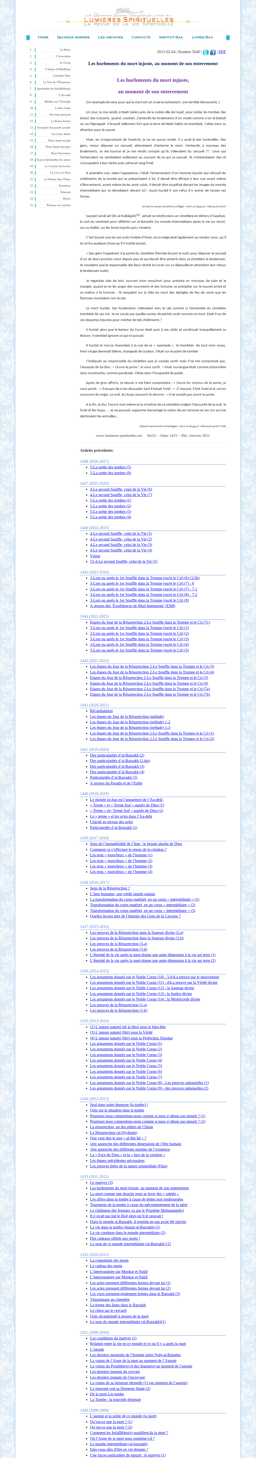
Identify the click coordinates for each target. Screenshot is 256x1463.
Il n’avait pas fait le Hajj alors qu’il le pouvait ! (126, 1216)
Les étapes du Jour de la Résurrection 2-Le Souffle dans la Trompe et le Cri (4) (152, 672)
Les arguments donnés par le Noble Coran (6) (126, 1071)
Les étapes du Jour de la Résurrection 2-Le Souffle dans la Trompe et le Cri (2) (152, 739)
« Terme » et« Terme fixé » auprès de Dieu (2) (126, 810)
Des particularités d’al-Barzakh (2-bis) (120, 761)
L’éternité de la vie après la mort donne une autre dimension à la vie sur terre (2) (153, 960)
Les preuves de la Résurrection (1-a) (118, 1005)
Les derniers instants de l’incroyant (117, 1377)
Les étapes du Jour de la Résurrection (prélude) (127, 716)
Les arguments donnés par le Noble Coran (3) (126, 1055)
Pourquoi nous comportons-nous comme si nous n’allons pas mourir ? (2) (147, 1121)
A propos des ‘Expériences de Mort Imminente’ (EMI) (132, 606)
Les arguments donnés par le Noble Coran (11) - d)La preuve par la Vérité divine (154, 982)
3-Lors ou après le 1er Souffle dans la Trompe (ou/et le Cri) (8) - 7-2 (143, 594)
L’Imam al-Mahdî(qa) (57, 69)
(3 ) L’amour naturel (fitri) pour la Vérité (121, 1032)
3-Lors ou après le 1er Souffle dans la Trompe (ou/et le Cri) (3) (139, 639)
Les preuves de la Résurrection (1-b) (118, 1010)
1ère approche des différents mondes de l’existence (130, 1149)
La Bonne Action (60, 121)
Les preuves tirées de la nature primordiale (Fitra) (128, 1166)
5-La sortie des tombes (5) (110, 467)
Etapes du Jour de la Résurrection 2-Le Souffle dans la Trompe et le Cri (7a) (150, 689)
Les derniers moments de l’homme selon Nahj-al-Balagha (135, 1355)
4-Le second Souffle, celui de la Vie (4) (121, 550)
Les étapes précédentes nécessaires (117, 1160)
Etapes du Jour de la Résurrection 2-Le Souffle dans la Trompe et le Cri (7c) (150, 622)
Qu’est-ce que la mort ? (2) (111, 1427)
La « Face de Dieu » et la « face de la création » (127, 1155)
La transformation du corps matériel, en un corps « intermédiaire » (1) (144, 899)
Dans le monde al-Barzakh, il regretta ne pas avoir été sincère (138, 1222)
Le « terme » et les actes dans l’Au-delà (121, 816)
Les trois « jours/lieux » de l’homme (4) (121, 872)
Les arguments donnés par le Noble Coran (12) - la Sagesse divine (142, 988)
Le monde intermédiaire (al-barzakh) (119, 1444)
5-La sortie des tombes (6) (110, 473)
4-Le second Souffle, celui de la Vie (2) (121, 539)
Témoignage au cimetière (110, 1299)
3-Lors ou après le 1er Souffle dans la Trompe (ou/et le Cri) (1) (139, 628)
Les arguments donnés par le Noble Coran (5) (126, 1066)
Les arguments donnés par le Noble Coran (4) (126, 1060)
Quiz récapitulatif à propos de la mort (119, 1316)
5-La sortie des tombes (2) (110, 506)
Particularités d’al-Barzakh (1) (113, 827)
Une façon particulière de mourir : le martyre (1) (128, 1455)
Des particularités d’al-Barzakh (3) (117, 766)
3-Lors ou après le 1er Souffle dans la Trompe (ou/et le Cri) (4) (139, 644)
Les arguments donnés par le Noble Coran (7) (126, 1077)
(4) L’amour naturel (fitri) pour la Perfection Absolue (131, 1038)
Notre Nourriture (60, 153)
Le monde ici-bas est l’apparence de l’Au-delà (126, 799)
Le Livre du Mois (60, 172)
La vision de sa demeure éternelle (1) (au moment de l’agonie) (139, 1383)
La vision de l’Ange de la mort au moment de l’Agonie (133, 1360)
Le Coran (65, 62)
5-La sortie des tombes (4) (110, 517)
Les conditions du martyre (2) (113, 1338)
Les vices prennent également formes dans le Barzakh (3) (135, 1294)
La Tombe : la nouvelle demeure (115, 1399)
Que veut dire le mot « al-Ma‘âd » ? (118, 1138)
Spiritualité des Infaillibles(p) (53, 88)
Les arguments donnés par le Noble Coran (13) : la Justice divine (141, 994)
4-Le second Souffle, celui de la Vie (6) (121, 489)
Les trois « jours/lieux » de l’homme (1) (121, 855)
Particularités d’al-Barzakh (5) (113, 777)
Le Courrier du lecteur (57, 166)
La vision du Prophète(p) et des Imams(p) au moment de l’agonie (141, 1366)
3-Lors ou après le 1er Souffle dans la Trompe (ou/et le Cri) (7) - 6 (142, 583)
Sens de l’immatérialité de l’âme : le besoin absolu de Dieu (136, 844)
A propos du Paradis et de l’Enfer (116, 783)
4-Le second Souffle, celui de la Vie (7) (121, 495)
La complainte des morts (109, 1260)
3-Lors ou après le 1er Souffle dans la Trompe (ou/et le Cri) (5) (139, 650)
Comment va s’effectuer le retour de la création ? (128, 849)
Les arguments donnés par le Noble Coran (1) (126, 1043)
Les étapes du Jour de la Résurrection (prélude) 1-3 (130, 727)
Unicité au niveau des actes (111, 822)
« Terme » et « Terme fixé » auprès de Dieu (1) (127, 805)
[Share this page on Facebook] (213, 52)
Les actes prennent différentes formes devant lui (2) (130, 1288)
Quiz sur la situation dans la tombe (117, 1110)
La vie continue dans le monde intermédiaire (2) (127, 1233)
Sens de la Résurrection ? (110, 888)
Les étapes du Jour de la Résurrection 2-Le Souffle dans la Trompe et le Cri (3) (152, 666)
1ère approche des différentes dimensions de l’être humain (135, 1144)
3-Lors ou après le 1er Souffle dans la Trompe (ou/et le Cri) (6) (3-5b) (145, 578)
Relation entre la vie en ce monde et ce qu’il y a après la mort (138, 1344)
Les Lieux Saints (61, 134)
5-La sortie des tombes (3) (110, 511)
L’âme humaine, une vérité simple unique (122, 894)
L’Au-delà (64, 95)
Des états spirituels (60, 114)
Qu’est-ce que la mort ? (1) (111, 1422)
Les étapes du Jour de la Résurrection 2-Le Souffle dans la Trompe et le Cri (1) (152, 733)
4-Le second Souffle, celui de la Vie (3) (121, 545)
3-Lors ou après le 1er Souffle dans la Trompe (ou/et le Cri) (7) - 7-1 (143, 589)
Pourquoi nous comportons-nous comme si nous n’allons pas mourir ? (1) (147, 1116)
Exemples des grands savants (53, 127)
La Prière (65, 49)
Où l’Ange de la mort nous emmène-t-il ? (122, 1438)
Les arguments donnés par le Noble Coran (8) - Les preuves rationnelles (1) (149, 1083)
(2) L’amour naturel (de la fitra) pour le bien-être (128, 1027)
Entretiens (64, 185)
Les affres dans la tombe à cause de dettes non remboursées (136, 1199)
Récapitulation (101, 711)
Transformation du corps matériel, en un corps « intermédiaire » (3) (142, 910)
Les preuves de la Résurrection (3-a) (118, 944)
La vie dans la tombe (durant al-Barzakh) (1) (125, 1227)
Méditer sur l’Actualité (57, 101)
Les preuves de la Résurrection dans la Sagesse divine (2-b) (137, 938)
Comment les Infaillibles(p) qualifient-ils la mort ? (129, 1433)
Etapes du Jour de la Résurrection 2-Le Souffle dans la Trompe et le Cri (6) (149, 683)
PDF (222, 52)
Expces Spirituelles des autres (53, 159)
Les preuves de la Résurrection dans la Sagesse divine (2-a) (136, 932)
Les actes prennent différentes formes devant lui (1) (130, 1283)
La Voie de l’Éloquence (56, 82)
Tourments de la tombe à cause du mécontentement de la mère (139, 1205)
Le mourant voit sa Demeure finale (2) (120, 1388)
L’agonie (97, 1349)
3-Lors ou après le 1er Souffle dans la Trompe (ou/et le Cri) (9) (139, 600)
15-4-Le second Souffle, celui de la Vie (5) (123, 561)
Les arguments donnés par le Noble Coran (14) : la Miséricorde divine (145, 999)
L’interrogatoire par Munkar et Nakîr (119, 1271)
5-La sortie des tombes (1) (110, 500)
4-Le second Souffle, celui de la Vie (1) (121, 533)
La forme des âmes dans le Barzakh (118, 1305)
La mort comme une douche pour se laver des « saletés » (134, 1194)
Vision (95, 556)
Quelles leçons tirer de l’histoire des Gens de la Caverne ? (135, 916)
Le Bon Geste (62, 108)
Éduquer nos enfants (58, 205)
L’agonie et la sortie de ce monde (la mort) (123, 1416)
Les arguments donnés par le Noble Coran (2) (126, 1049)
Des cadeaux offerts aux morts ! (115, 1238)
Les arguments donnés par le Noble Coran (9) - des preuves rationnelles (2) (149, 1088)
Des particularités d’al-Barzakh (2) (117, 755)
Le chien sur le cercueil (108, 1310)
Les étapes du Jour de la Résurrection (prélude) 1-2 (130, 722)
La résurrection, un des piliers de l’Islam (121, 1127)
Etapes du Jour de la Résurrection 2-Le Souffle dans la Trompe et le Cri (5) (149, 677)
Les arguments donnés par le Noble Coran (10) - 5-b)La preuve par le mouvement (154, 977)
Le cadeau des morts (106, 1266)
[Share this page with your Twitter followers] (206, 52)
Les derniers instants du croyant (115, 1371)
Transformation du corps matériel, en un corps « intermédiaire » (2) (142, 905)
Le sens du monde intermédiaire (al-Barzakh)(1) (128, 1322)
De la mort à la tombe (107, 1394)
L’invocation (63, 56)
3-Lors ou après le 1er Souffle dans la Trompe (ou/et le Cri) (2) (139, 633)
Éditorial (65, 192)
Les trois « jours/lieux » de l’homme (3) (121, 866)
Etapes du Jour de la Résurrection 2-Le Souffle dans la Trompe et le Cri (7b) (150, 694)
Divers (66, 198)
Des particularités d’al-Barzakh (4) (117, 772)
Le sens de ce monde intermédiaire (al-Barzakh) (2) (130, 1244)
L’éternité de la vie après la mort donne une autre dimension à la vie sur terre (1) (153, 955)
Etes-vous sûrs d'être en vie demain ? (119, 1449)
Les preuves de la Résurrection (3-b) (118, 949)
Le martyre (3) (101, 1182)
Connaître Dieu (61, 75)
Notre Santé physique (58, 146)
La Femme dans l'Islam (57, 179)
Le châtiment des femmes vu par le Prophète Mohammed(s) (137, 1210)
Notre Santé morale (59, 140)
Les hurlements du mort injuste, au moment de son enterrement (139, 1188)
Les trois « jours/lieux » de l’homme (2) (121, 861)
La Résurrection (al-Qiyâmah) (113, 1132)
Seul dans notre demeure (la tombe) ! (119, 1105)
